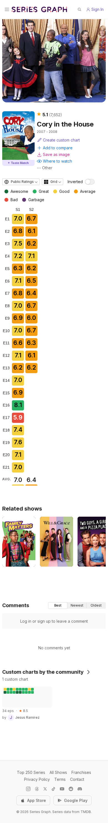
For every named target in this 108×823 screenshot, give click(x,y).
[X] (45, 789)
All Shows (58, 772)
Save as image (56, 154)
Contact (77, 779)
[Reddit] (71, 789)
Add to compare (58, 147)
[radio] (57, 605)
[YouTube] (62, 789)
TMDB (86, 812)
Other (47, 167)
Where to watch (57, 161)
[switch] (90, 182)
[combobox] (21, 181)
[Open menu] (7, 9)
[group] (77, 605)
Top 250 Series (31, 772)
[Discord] (80, 789)
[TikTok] (53, 789)
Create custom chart (61, 140)
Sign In (97, 9)
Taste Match (18, 163)
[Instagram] (28, 789)
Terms (60, 779)
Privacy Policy (37, 779)
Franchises (81, 772)
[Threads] (37, 789)
